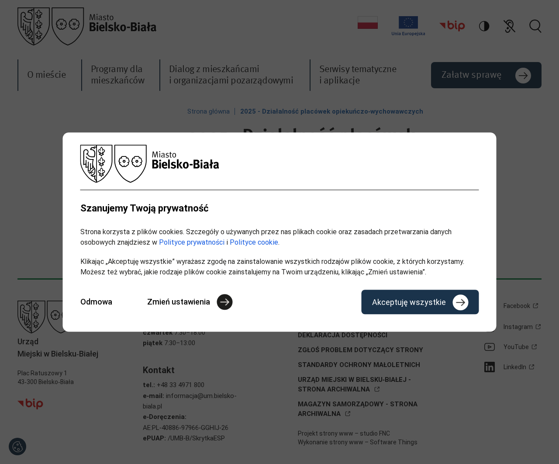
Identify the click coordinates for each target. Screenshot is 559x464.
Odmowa (96, 301)
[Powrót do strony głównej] (279, 164)
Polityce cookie (254, 242)
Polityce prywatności (191, 242)
